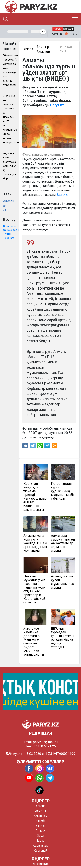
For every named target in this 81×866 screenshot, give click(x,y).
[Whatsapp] (40, 446)
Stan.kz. (62, 195)
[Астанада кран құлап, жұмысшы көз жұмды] (63, 565)
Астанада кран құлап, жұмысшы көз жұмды (62, 582)
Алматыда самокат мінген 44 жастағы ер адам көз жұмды (63, 543)
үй (4, 210)
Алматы (8, 201)
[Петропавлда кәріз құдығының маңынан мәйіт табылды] (63, 472)
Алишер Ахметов (43, 49)
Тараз (40, 840)
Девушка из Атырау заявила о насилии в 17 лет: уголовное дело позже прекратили (8, 119)
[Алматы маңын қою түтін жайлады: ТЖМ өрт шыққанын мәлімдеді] (35, 524)
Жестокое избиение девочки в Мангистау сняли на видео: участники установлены (33, 641)
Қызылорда (40, 863)
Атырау (41, 830)
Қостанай (40, 850)
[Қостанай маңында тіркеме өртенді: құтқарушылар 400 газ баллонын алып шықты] (35, 472)
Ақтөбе (40, 820)
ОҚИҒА (27, 49)
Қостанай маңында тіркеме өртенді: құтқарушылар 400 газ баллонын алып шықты (35, 497)
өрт (5, 206)
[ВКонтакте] (25, 446)
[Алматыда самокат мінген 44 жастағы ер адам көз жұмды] (63, 524)
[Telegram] (47, 446)
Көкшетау (40, 815)
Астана (40, 806)
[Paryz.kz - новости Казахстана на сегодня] (31, 7)
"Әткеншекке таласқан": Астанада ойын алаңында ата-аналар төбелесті (8, 70)
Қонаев (40, 825)
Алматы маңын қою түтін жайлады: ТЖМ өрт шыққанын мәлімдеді (35, 543)
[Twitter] (33, 446)
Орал (40, 835)
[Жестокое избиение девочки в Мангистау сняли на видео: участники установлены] (35, 617)
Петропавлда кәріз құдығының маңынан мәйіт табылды (62, 491)
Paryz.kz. (57, 105)
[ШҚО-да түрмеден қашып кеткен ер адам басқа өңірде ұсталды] (63, 617)
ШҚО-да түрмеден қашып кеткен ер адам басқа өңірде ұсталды (62, 638)
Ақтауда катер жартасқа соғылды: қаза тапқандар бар (8, 166)
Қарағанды (40, 845)
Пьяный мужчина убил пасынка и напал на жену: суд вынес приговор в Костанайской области (34, 589)
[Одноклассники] (54, 446)
